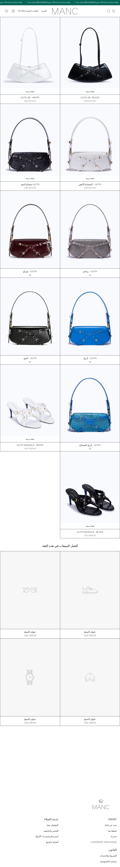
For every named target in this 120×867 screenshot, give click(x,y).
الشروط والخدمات (108, 855)
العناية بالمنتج (52, 842)
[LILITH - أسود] (30, 316)
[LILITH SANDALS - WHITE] (30, 403)
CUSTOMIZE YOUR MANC (104, 842)
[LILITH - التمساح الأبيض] (90, 142)
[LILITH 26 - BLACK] (90, 56)
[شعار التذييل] (100, 803)
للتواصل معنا (52, 825)
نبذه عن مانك (111, 825)
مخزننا (114, 836)
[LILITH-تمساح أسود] (30, 142)
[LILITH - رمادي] (90, 229)
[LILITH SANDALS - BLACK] (90, 490)
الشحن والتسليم (51, 830)
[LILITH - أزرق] (90, 316)
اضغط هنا (112, 830)
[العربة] (6, 11)
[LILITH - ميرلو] (30, 229)
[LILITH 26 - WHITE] (30, 56)
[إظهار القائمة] (113, 11)
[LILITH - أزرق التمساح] (90, 403)
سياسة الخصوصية (108, 861)
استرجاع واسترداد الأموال (46, 836)
